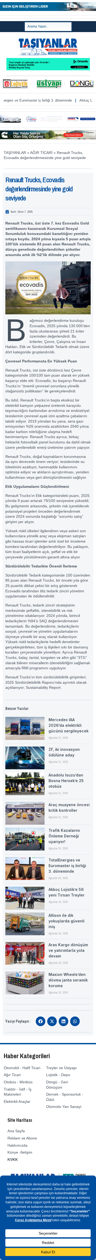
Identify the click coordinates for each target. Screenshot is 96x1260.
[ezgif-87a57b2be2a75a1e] (48, 9)
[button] (40, 1021)
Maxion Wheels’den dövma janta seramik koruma (68, 980)
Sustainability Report (43, 687)
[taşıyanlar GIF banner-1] (48, 122)
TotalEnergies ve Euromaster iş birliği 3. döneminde (67, 866)
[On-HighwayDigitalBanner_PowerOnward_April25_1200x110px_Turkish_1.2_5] (48, 138)
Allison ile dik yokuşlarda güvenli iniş (67, 921)
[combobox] (48, 26)
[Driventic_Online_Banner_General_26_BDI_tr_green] (48, 69)
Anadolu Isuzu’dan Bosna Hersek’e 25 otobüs (66, 781)
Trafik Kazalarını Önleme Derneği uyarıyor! (64, 836)
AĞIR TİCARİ (41, 152)
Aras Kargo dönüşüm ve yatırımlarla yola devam (68, 950)
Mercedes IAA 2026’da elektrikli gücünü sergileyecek (69, 725)
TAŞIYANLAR (15, 152)
